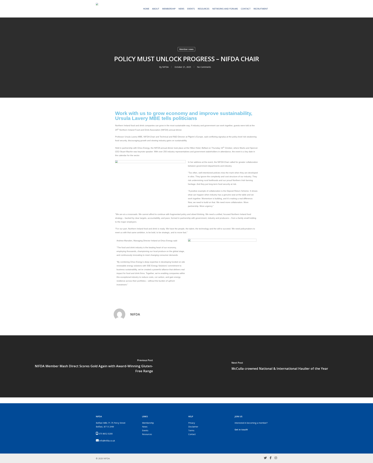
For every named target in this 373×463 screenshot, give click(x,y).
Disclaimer (193, 426)
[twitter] (265, 458)
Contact (192, 434)
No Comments (204, 67)
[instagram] (276, 458)
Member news (186, 49)
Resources (147, 434)
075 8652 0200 (106, 433)
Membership (148, 422)
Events (145, 430)
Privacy (191, 422)
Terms (191, 430)
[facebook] (271, 458)
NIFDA (165, 67)
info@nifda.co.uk (107, 440)
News (144, 426)
